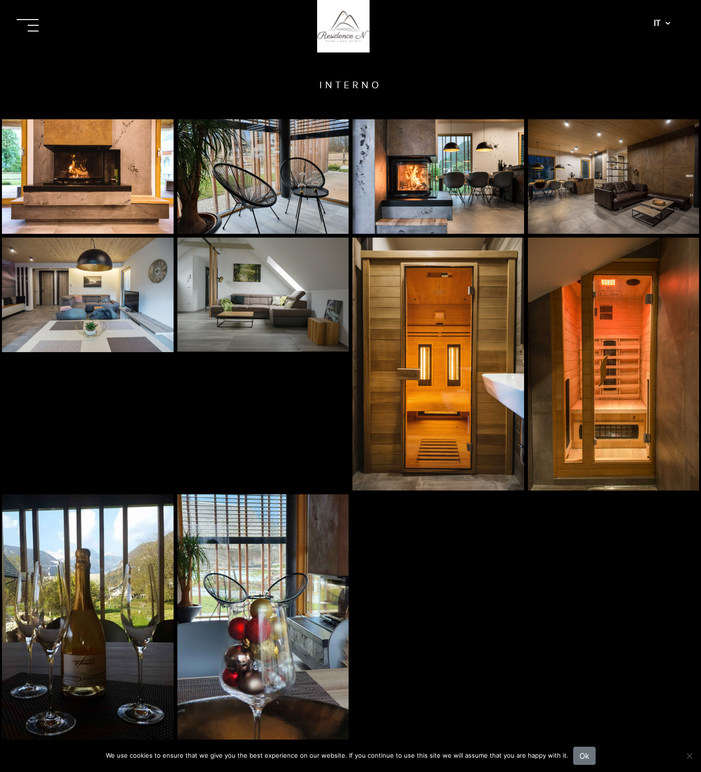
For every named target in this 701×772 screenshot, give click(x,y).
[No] (689, 756)
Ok (584, 756)
